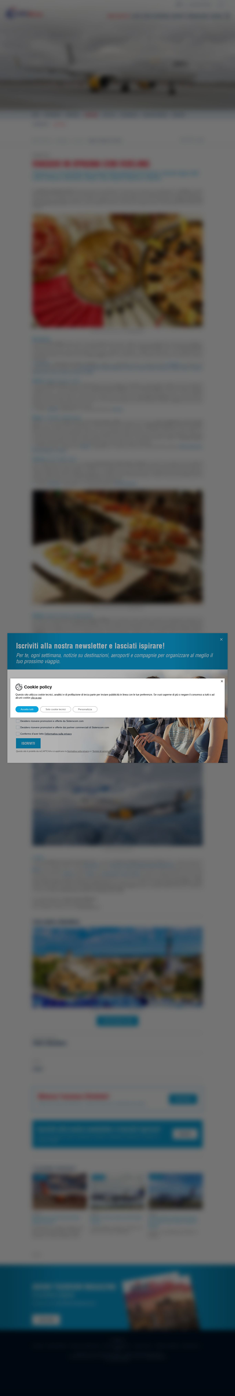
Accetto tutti (27, 709)
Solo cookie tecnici (56, 709)
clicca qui (36, 697)
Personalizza (85, 709)
